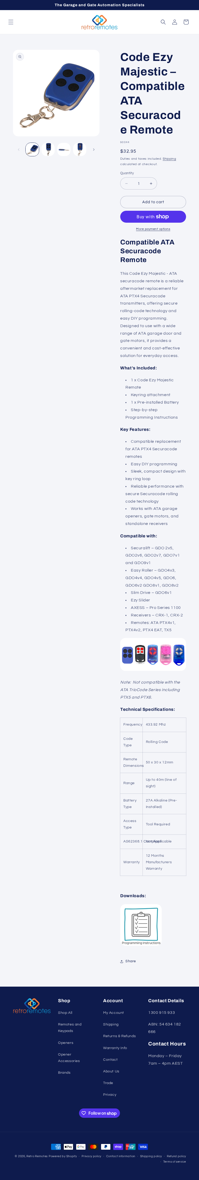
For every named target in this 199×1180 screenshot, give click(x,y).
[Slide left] (18, 149)
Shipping (169, 158)
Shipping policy (151, 1156)
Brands (64, 1072)
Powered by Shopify (63, 1156)
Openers (65, 1043)
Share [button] (130, 961)
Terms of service (174, 1161)
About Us (111, 1071)
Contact (110, 1060)
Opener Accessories (69, 1058)
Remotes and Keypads (70, 1028)
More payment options (153, 229)
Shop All (65, 1013)
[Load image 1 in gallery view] (32, 149)
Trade (108, 1083)
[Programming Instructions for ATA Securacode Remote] (141, 945)
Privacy (109, 1095)
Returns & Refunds (119, 1036)
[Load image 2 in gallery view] (48, 149)
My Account (113, 1013)
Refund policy (176, 1156)
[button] (11, 22)
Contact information (120, 1156)
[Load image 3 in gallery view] (63, 149)
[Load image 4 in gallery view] (79, 149)
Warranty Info (115, 1048)
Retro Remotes (37, 1156)
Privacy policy (91, 1156)
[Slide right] (94, 149)
